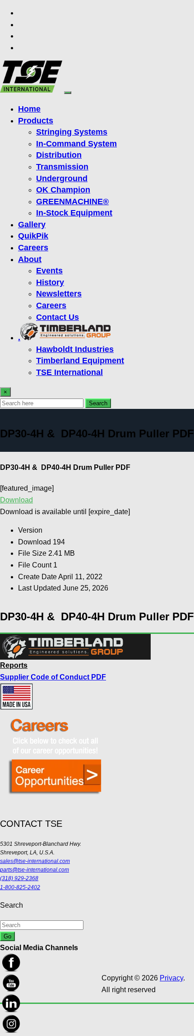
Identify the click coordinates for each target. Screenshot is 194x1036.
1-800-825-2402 (20, 887)
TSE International (69, 372)
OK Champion (63, 189)
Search (98, 403)
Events (49, 270)
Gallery (32, 224)
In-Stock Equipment (74, 212)
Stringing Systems (71, 131)
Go (7, 936)
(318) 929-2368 (19, 878)
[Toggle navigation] (67, 92)
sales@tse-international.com (35, 861)
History (50, 282)
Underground (62, 178)
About (30, 259)
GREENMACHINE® (72, 201)
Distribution (59, 154)
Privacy (171, 978)
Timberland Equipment (80, 360)
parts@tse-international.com (34, 870)
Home (29, 108)
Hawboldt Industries (75, 349)
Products (35, 120)
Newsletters (59, 293)
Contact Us (57, 317)
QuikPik (33, 235)
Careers (33, 247)
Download (16, 500)
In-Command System (76, 143)
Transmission (62, 166)
